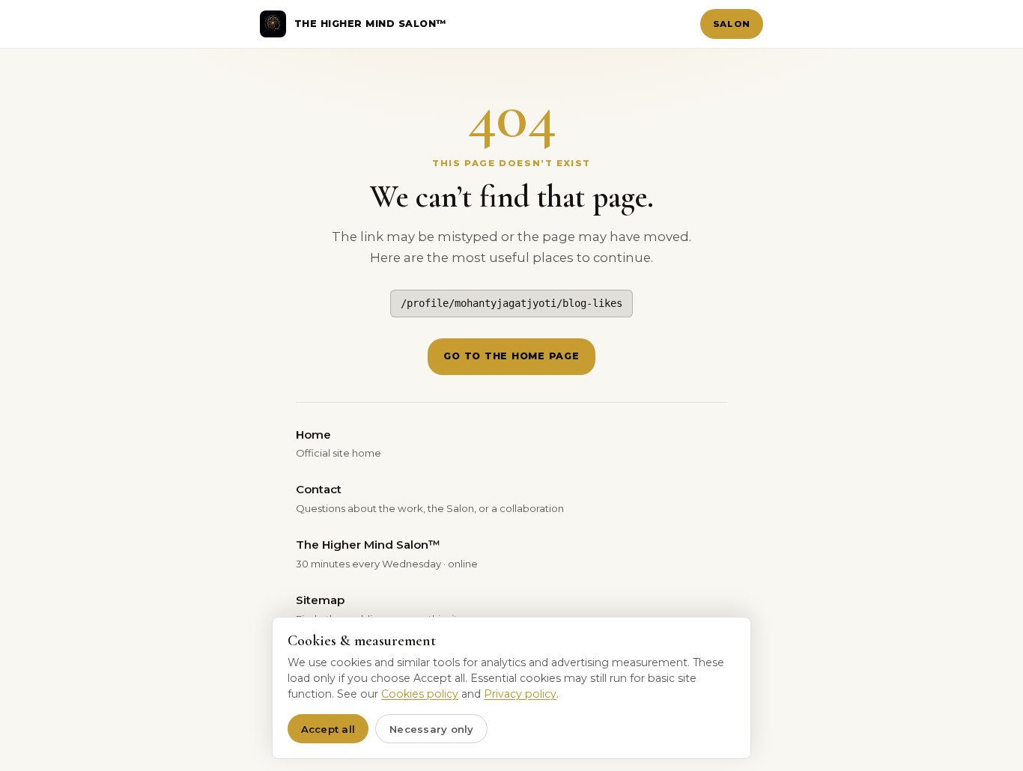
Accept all (328, 729)
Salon (731, 24)
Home (338, 443)
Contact (430, 498)
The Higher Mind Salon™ (387, 553)
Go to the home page (511, 356)
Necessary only (431, 729)
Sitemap (380, 608)
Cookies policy (419, 694)
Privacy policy (520, 694)
